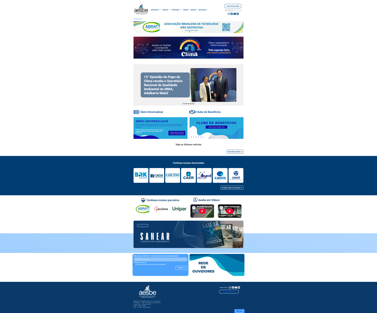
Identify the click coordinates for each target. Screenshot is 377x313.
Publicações (175, 9)
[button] (136, 27)
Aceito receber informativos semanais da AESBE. (150, 264)
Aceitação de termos (140, 262)
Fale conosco (202, 9)
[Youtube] (234, 13)
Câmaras (165, 9)
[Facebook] (231, 13)
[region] (188, 85)
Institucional (155, 9)
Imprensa (193, 9)
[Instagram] (228, 13)
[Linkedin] (237, 13)
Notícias (185, 9)
